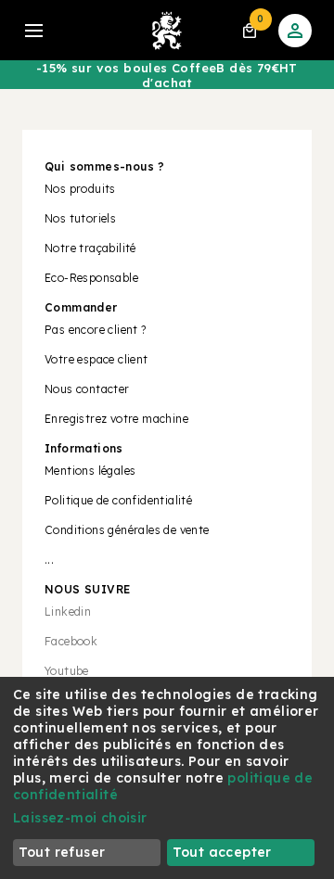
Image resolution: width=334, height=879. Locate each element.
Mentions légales (90, 471)
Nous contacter (87, 389)
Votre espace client (96, 359)
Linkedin (68, 611)
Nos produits (80, 189)
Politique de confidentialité (118, 500)
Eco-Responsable (91, 278)
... (49, 560)
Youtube (67, 671)
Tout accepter (222, 852)
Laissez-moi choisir (80, 817)
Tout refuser (62, 852)
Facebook (71, 641)
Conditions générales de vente (127, 530)
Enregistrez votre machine (116, 419)
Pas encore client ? (96, 330)
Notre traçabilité (90, 248)
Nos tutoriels (80, 218)
